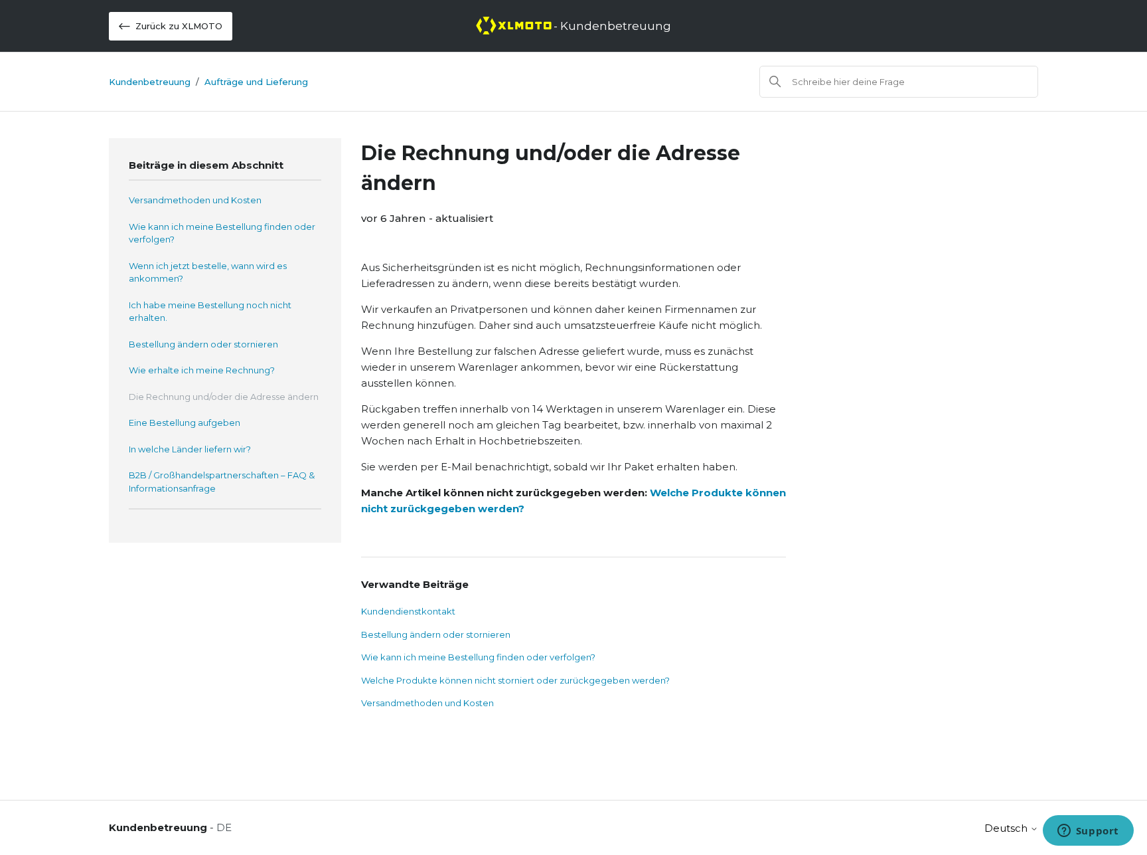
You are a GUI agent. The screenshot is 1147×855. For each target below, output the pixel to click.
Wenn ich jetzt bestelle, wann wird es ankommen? (208, 272)
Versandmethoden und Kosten (195, 200)
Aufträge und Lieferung (256, 81)
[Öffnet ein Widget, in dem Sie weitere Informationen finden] (1088, 831)
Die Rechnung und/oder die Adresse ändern (224, 396)
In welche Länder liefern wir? (190, 449)
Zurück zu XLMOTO (178, 26)
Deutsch (1007, 828)
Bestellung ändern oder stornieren (203, 344)
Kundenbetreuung (150, 81)
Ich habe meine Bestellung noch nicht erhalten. (210, 312)
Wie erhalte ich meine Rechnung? (202, 370)
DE (224, 827)
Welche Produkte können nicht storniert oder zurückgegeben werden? (515, 680)
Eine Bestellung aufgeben (184, 422)
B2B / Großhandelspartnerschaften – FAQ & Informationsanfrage (222, 482)
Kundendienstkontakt (408, 611)
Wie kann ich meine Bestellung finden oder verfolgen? (222, 233)
